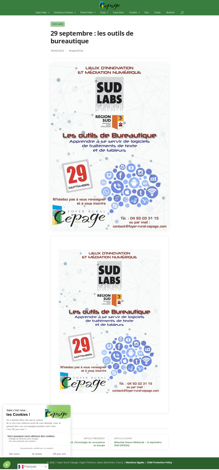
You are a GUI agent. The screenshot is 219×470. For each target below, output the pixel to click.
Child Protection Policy (159, 462)
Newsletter (170, 12)
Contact (157, 12)
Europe (103, 12)
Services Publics (86, 12)
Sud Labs (57, 24)
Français (30, 466)
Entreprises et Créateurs (63, 12)
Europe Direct (118, 12)
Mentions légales (135, 462)
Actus (146, 12)
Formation (133, 12)
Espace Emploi (41, 12)
